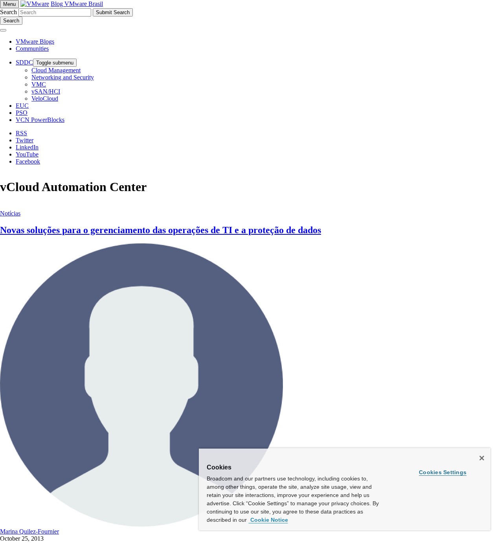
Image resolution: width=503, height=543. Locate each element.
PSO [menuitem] (22, 112)
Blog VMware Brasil (77, 3)
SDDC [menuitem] (24, 62)
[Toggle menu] (3, 30)
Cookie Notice (268, 520)
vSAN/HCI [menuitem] (45, 91)
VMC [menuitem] (38, 84)
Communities (32, 48)
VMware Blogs (35, 41)
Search (8, 12)
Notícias (10, 213)
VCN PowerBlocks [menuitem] (40, 119)
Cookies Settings (442, 472)
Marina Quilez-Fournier (29, 531)
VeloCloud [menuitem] (44, 98)
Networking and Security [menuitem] (62, 77)
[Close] (481, 458)
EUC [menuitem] (22, 105)
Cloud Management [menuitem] (56, 70)
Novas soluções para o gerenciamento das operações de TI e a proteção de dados (160, 230)
